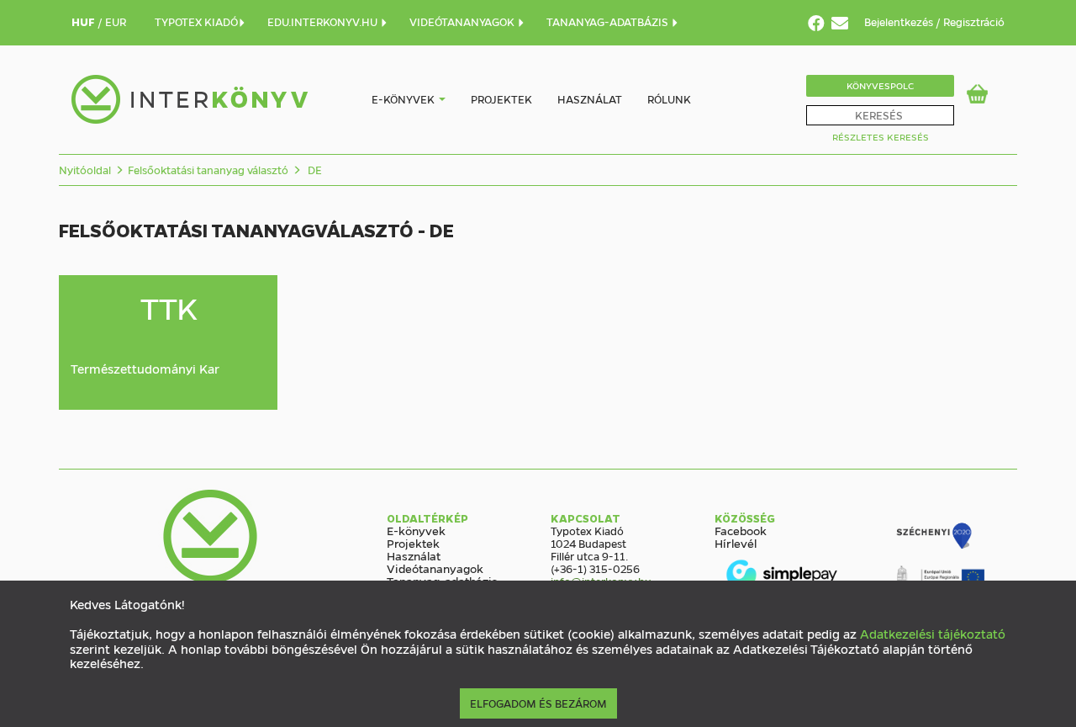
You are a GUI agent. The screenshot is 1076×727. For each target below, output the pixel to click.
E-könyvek (403, 99)
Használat (589, 99)
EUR (115, 21)
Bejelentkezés (900, 21)
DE (313, 169)
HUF (84, 21)
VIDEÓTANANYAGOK (463, 21)
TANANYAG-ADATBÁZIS (608, 21)
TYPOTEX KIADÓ (196, 21)
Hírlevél (736, 542)
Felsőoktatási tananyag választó (208, 169)
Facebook (741, 530)
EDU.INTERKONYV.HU (323, 21)
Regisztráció (974, 21)
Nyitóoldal (85, 169)
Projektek (501, 99)
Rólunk (669, 99)
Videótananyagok (435, 568)
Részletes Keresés (880, 136)
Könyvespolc (880, 85)
